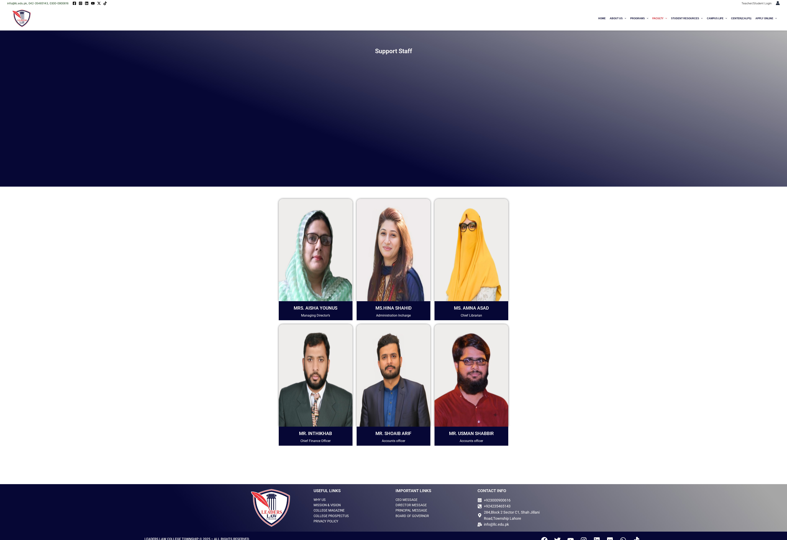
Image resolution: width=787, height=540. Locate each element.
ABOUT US (616, 18)
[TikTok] (105, 3)
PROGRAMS (637, 18)
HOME (602, 18)
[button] (624, 18)
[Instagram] (80, 3)
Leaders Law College (54, 18)
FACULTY (657, 18)
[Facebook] (74, 3)
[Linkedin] (87, 3)
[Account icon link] (778, 3)
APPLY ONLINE (764, 18)
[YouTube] (93, 3)
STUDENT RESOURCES (685, 18)
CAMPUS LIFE (715, 18)
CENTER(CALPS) (741, 18)
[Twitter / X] (99, 3)
